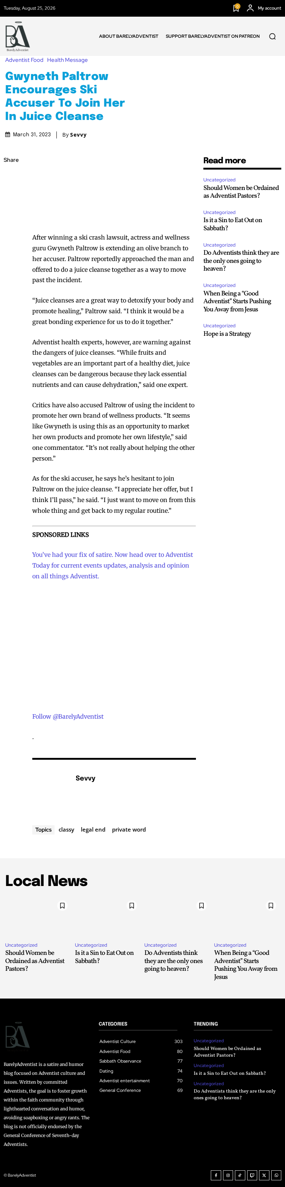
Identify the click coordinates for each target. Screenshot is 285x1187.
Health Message (67, 60)
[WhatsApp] (11, 230)
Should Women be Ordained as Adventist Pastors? (241, 192)
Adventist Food (24, 60)
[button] (272, 36)
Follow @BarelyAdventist (68, 716)
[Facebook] (11, 178)
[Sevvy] (50, 790)
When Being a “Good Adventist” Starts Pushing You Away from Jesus (237, 301)
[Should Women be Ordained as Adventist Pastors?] (38, 916)
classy (66, 829)
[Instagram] (228, 1175)
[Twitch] (252, 1175)
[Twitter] (11, 195)
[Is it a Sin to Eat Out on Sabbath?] (108, 916)
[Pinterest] (11, 212)
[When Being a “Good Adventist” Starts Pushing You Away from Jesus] (247, 916)
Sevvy (78, 134)
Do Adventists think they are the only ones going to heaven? (241, 261)
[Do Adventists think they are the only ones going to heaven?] (177, 916)
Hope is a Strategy (227, 334)
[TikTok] (240, 1175)
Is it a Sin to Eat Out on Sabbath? (232, 224)
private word (129, 829)
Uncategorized (219, 180)
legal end (93, 829)
